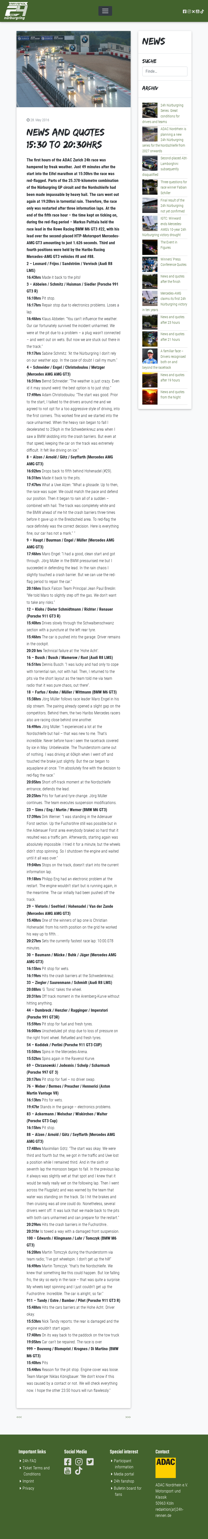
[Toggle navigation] (105, 11)
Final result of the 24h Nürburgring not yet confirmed (173, 205)
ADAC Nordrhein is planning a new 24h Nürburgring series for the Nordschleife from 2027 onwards (164, 140)
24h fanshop (124, 1481)
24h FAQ (29, 1460)
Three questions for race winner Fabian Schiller (174, 187)
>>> (128, 1417)
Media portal (124, 1474)
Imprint (28, 1481)
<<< (19, 1417)
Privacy (28, 1488)
